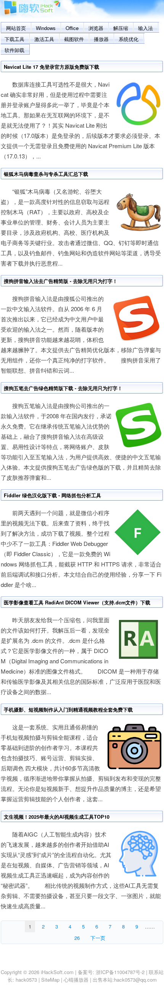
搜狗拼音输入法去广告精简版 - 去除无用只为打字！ (60, 281)
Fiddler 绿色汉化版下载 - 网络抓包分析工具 (52, 495)
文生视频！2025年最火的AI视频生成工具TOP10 (56, 816)
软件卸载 (14, 50)
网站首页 (16, 28)
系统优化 (128, 39)
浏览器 (95, 28)
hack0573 (26, 979)
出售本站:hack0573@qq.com (125, 979)
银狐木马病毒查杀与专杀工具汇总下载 (46, 174)
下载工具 (14, 39)
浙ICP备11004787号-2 (120, 972)
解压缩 (120, 28)
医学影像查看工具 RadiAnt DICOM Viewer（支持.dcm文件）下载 (77, 602)
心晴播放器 (76, 979)
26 (77, 937)
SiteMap (50, 979)
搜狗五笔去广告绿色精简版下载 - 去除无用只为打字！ (63, 388)
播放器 (101, 39)
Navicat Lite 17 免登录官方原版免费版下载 (51, 66)
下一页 (97, 937)
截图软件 (74, 39)
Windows (46, 28)
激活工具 (44, 39)
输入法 (145, 28)
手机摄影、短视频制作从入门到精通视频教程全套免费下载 (68, 709)
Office (72, 28)
